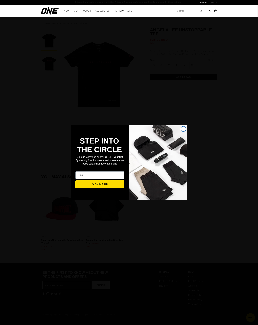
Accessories (102, 11)
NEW (66, 11)
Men (76, 11)
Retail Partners (123, 11)
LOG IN (213, 2)
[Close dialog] (183, 129)
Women (87, 11)
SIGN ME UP (100, 184)
